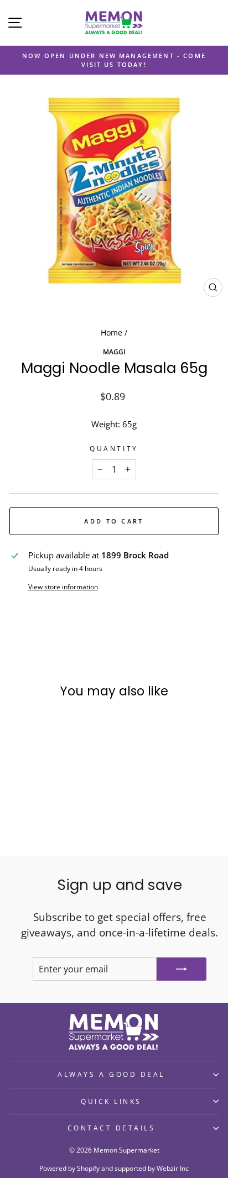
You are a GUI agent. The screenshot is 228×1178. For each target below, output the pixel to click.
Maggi (114, 351)
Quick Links (111, 1101)
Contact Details (112, 1127)
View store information (63, 586)
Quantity (114, 448)
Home (111, 332)
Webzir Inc (173, 1168)
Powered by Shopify (69, 1168)
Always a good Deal (111, 1074)
